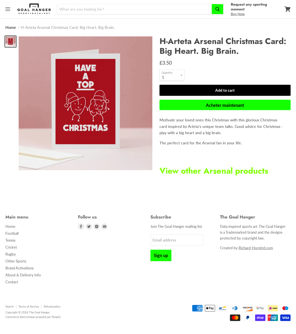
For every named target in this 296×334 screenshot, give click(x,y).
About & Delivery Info (23, 275)
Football (12, 233)
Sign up (161, 255)
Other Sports (15, 261)
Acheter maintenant (225, 105)
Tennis (10, 240)
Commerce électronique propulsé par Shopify (33, 317)
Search (9, 306)
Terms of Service (28, 306)
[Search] (217, 9)
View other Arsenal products (213, 171)
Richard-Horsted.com (256, 248)
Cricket (11, 247)
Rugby (10, 254)
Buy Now (238, 14)
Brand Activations (19, 268)
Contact (11, 282)
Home (10, 27)
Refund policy (52, 306)
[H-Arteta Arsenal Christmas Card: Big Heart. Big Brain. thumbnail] (10, 41)
